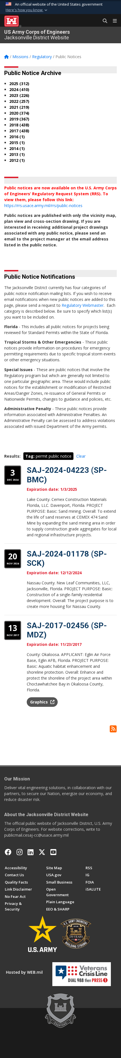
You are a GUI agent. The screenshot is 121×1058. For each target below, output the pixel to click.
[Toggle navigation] (112, 21)
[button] (27, 10)
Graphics (39, 702)
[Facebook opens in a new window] (8, 852)
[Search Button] (103, 21)
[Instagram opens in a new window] (20, 852)
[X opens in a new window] (42, 852)
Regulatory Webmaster (83, 305)
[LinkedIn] (30, 852)
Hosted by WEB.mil (24, 972)
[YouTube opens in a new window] (53, 852)
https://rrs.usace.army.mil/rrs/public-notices (43, 205)
